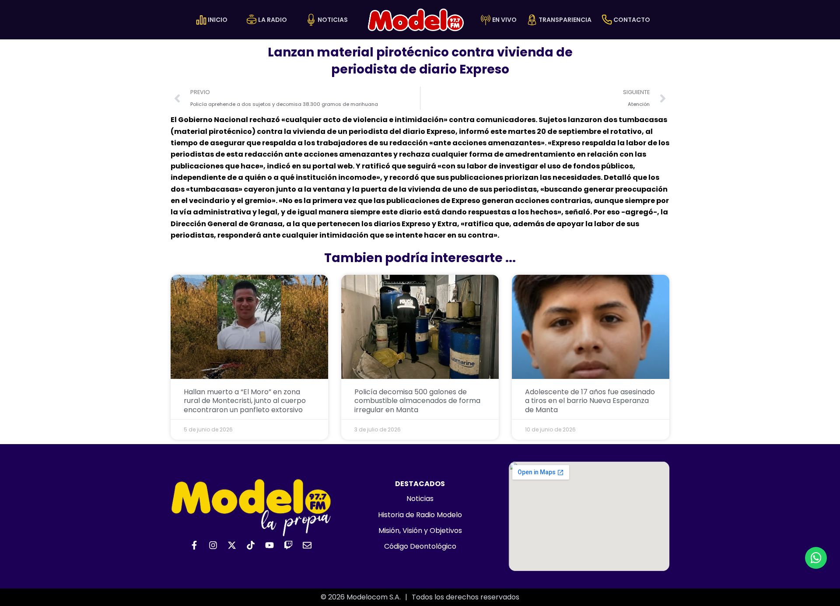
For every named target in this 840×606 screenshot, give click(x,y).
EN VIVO (504, 19)
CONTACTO (631, 19)
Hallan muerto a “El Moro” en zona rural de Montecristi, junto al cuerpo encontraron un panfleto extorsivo (245, 401)
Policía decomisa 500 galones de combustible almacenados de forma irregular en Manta (417, 401)
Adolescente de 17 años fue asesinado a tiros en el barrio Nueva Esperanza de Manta (590, 401)
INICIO (218, 19)
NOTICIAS (333, 19)
